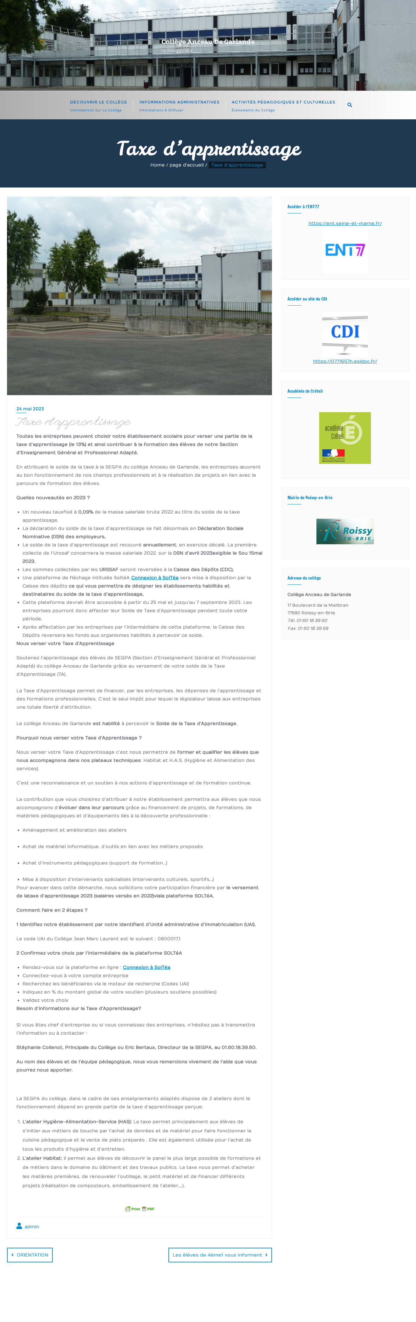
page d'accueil (187, 165)
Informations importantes (261, 1295)
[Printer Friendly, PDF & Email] (139, 1208)
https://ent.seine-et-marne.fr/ (345, 223)
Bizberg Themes (337, 1308)
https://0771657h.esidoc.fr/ (345, 361)
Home (157, 165)
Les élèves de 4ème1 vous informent (217, 1255)
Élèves (170, 1295)
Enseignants (204, 1295)
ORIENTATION (32, 1255)
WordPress (266, 1308)
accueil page (136, 1295)
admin (31, 1226)
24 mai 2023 (30, 409)
